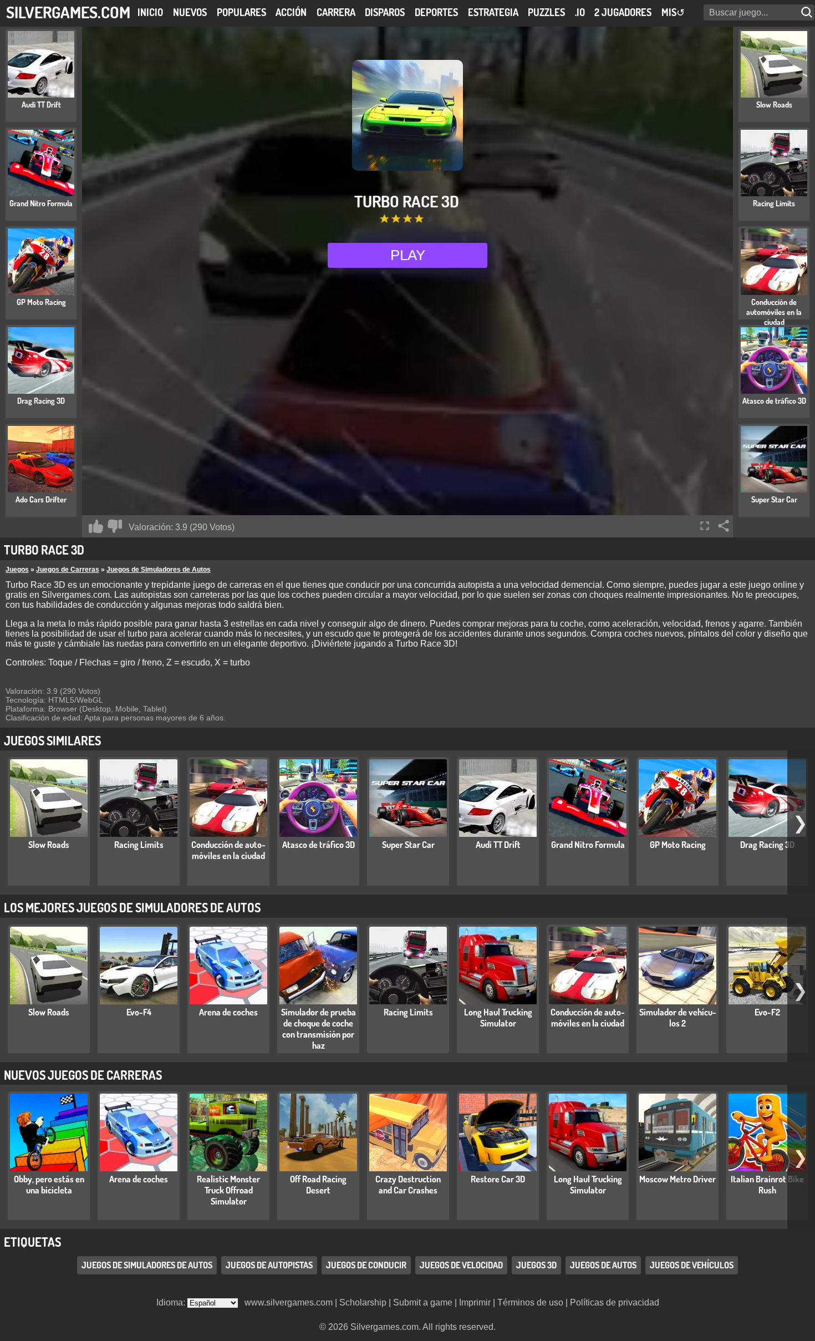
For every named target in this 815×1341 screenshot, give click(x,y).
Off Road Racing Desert (318, 1185)
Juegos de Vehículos (691, 1265)
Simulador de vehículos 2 (677, 1018)
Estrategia (493, 12)
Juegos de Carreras (67, 569)
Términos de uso (530, 1302)
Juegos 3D (536, 1265)
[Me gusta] (96, 526)
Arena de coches (228, 1012)
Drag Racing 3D (767, 844)
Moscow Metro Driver (677, 1179)
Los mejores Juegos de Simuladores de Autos (132, 907)
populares (241, 12)
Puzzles (546, 12)
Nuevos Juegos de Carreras (83, 1075)
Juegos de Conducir (366, 1265)
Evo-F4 (138, 1012)
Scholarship (362, 1302)
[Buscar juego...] (807, 12)
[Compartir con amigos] (723, 526)
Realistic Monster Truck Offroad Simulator (228, 1190)
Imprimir (475, 1302)
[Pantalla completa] (704, 526)
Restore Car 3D (498, 1179)
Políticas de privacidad (614, 1302)
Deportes (436, 12)
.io (580, 12)
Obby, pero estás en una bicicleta (49, 1185)
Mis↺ (673, 12)
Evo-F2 (767, 1012)
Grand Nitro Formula (588, 844)
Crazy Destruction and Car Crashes (408, 1185)
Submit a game (422, 1302)
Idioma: (171, 1302)
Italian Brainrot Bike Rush (767, 1185)
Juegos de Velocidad (461, 1265)
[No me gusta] (115, 526)
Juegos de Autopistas (269, 1265)
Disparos (385, 12)
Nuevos (190, 12)
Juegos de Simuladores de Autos (158, 569)
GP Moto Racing (678, 844)
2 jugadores (622, 12)
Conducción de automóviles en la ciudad (228, 850)
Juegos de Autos (603, 1265)
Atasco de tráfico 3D (318, 844)
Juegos (17, 569)
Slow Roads (48, 844)
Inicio (150, 12)
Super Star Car (408, 844)
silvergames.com (68, 12)
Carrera (336, 12)
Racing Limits (139, 844)
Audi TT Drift (498, 844)
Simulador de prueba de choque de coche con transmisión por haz (318, 1029)
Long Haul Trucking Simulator (498, 1018)
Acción (291, 12)
